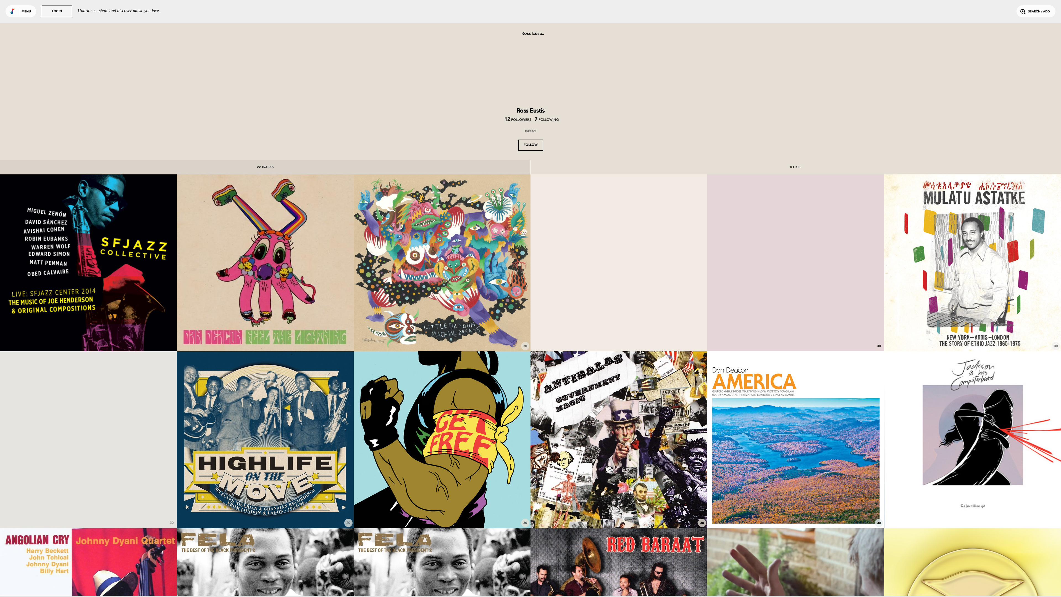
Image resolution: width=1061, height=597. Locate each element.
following (547, 120)
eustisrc (530, 131)
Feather (442, 336)
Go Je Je (619, 513)
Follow (531, 145)
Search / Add (1039, 11)
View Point (619, 336)
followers (518, 120)
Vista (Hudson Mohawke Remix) (972, 513)
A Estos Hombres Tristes (795, 336)
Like (51, 262)
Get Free (442, 513)
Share (125, 262)
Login (57, 11)
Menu (26, 11)
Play (88, 262)
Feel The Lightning (265, 336)
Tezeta (972, 336)
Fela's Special (265, 513)
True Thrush (796, 513)
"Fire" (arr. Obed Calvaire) (88, 336)
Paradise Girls (88, 513)
